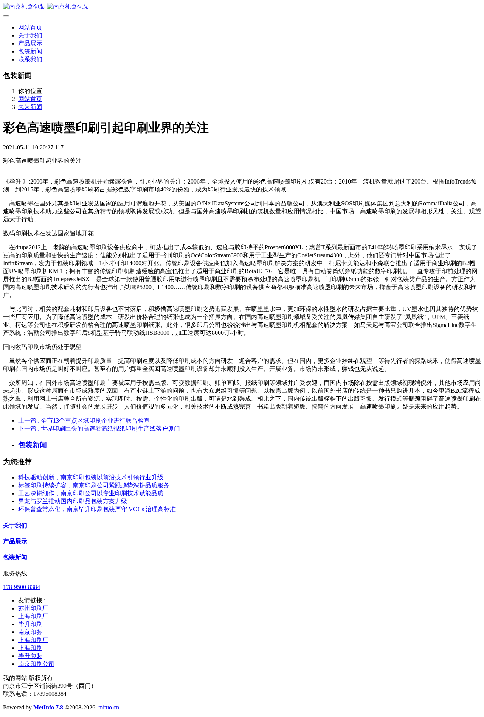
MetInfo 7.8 (48, 707)
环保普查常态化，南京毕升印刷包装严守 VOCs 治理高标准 (97, 509)
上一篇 (84, 420)
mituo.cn (108, 707)
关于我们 (15, 525)
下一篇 (99, 428)
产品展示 (15, 541)
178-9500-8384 (21, 587)
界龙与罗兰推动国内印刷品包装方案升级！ (75, 501)
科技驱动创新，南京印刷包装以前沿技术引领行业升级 (90, 477)
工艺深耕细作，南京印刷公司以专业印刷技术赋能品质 (90, 493)
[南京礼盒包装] (242, 7)
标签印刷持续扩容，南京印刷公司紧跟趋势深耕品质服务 (93, 485)
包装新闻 (30, 107)
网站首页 (30, 27)
